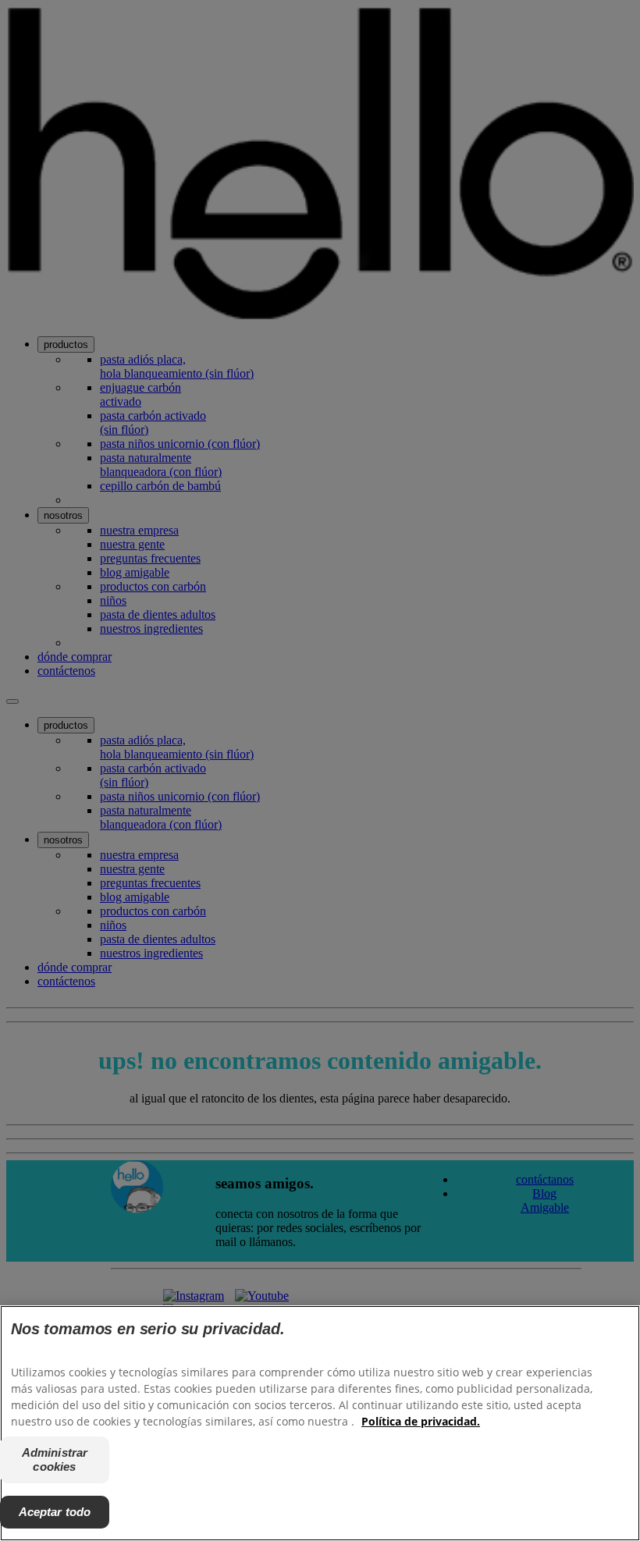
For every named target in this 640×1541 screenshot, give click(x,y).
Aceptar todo (55, 1511)
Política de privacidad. (420, 1421)
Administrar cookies (55, 1459)
